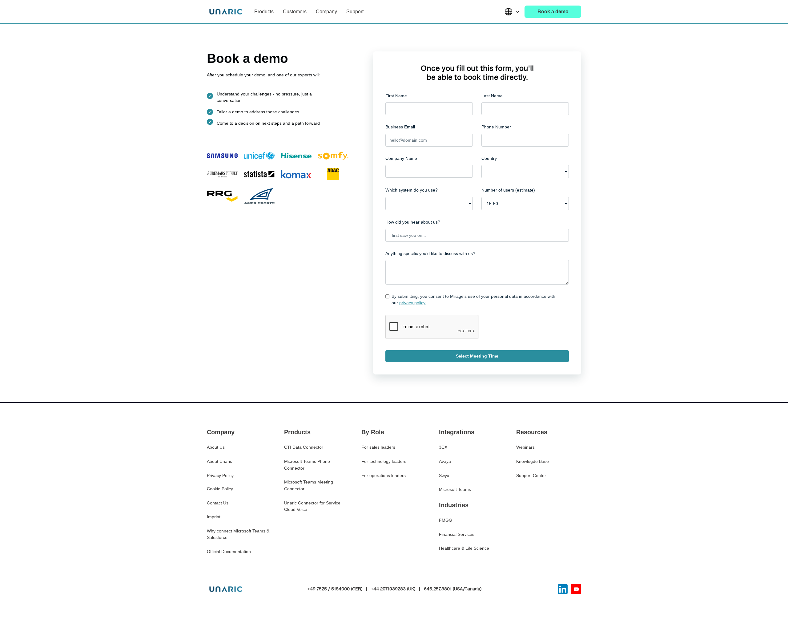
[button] (264, 11)
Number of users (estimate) (508, 190)
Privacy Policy (220, 475)
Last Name (492, 95)
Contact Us (217, 502)
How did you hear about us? (412, 222)
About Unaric (219, 461)
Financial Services (456, 534)
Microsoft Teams (455, 489)
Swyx (444, 475)
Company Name (401, 158)
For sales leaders (378, 447)
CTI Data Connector (303, 447)
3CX (443, 447)
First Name (396, 95)
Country (489, 158)
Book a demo (553, 11)
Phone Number (496, 126)
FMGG (445, 520)
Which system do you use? (411, 190)
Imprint (213, 516)
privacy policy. (412, 302)
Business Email (400, 126)
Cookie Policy (220, 488)
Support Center (531, 475)
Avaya (445, 461)
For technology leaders (383, 461)
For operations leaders (383, 475)
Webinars (525, 447)
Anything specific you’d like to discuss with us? (430, 253)
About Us (216, 447)
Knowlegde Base (532, 461)
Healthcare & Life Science (464, 548)
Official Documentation (229, 551)
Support (355, 11)
